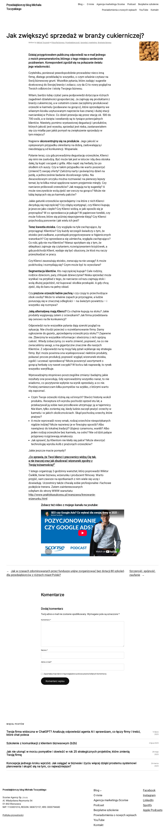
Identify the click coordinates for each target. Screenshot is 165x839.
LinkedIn (148, 800)
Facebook (149, 790)
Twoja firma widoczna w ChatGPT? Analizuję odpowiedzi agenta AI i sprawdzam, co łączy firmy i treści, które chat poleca (73, 733)
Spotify (147, 805)
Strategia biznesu (104, 43)
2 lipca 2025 (154, 743)
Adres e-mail (46, 662)
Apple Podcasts (152, 810)
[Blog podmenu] (83, 4)
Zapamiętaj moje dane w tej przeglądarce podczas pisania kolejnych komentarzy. (75, 674)
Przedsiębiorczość (72, 43)
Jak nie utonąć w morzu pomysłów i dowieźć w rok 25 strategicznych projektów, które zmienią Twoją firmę (68, 753)
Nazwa (44, 650)
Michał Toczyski (43, 43)
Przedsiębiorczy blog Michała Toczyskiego (24, 789)
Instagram (149, 795)
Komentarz (46, 620)
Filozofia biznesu (57, 43)
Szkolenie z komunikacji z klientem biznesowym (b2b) (41, 743)
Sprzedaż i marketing (88, 43)
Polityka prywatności (13, 815)
